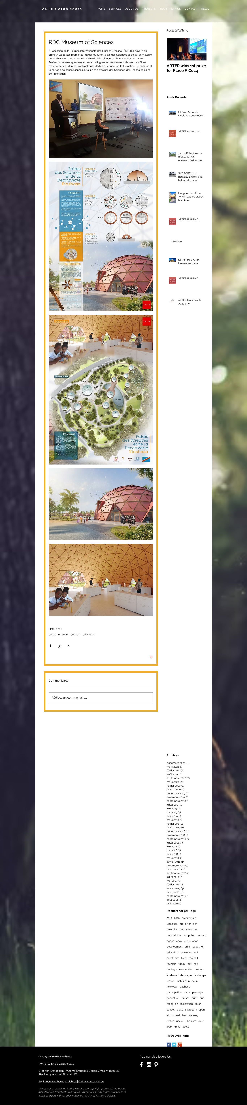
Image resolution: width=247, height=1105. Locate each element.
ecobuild (198, 946)
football (193, 958)
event (170, 958)
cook (179, 941)
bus (182, 929)
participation (174, 992)
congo (52, 634)
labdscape (185, 975)
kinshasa (172, 975)
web (169, 1026)
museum (63, 634)
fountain (171, 963)
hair (196, 963)
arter (188, 923)
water (201, 1021)
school (170, 1009)
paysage (197, 992)
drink (187, 946)
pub (202, 998)
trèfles (170, 1021)
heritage (171, 969)
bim (195, 923)
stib (169, 1015)
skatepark (191, 1009)
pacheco (185, 986)
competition (174, 935)
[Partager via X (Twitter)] (59, 646)
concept (75, 634)
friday (181, 963)
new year (172, 986)
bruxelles (172, 929)
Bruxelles (172, 923)
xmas (177, 1026)
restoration (186, 1003)
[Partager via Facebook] (50, 646)
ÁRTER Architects (62, 9)
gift (189, 963)
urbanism (190, 1021)
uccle (179, 1021)
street (176, 1015)
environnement (189, 952)
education (88, 634)
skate (180, 1009)
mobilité (181, 981)
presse (185, 998)
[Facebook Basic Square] (169, 1045)
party (187, 992)
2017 (169, 918)
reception (172, 1003)
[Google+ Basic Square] (180, 1045)
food (184, 958)
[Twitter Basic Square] (174, 1045)
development (174, 946)
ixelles (199, 969)
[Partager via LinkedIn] (68, 646)
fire (177, 958)
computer (189, 935)
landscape (200, 975)
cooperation (191, 941)
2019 (177, 918)
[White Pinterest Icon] (156, 1064)
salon (198, 1003)
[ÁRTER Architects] (149, 1064)
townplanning (190, 1015)
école (185, 1026)
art (181, 923)
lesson (170, 981)
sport (202, 1009)
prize (194, 998)
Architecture (189, 918)
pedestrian (173, 998)
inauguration (186, 969)
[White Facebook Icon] (141, 1064)
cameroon (192, 929)
